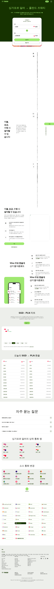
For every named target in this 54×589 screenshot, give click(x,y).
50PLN (31, 376)
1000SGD (5, 388)
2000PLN (31, 391)
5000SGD (5, 394)
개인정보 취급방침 (31, 572)
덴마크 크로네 (31, 473)
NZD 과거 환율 (46, 554)
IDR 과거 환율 (26, 555)
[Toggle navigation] (51, 1)
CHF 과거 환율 (20, 555)
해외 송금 (16, 558)
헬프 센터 (3, 566)
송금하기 (27, 39)
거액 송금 (16, 561)
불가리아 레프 (31, 478)
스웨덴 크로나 (6, 483)
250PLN (31, 382)
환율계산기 (29, 559)
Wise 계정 (16, 559)
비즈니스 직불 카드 (18, 565)
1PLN (30, 365)
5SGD (4, 368)
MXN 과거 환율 (19, 554)
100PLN (31, 379)
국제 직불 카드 (17, 560)
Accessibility (4, 567)
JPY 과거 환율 (30, 554)
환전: (15, 33)
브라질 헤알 (42, 478)
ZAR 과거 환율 (4, 555)
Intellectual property (18, 574)
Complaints (16, 573)
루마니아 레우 (43, 473)
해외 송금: (3, 551)
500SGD (4, 385)
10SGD (4, 371)
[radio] (6, 343)
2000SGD (5, 391)
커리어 (3, 561)
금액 (15, 24)
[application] (12, 337)
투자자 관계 (4, 564)
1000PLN (31, 388)
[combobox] (36, 27)
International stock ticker (32, 560)
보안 (2, 559)
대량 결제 (16, 566)
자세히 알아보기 (46, 131)
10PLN (31, 371)
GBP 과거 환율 (13, 554)
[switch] (27, 31)
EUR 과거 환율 (24, 554)
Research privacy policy (32, 558)
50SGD (4, 376)
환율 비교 (29, 565)
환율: (2, 549)
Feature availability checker (6, 568)
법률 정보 (16, 572)
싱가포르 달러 (31, 483)
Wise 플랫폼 (17, 564)
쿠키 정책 (42, 572)
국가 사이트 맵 (30, 573)
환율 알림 (29, 564)
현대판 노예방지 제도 (43, 573)
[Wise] (5, 1)
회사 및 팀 (3, 558)
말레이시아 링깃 (6, 478)
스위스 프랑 (18, 483)
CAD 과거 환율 (35, 554)
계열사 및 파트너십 (5, 565)
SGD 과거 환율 (9, 555)
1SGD (4, 365)
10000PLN (31, 397)
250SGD (4, 382)
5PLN (31, 368)
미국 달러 (18, 478)
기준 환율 (37, 258)
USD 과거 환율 (15, 555)
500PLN (31, 385)
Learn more (31, 346)
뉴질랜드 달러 (18, 473)
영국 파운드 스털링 (44, 483)
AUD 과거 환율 (8, 554)
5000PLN (31, 394)
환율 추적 (27, 42)
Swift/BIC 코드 (30, 561)
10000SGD (5, 397)
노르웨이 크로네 (6, 473)
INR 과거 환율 (40, 554)
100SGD (4, 379)
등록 (47, 1)
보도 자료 (3, 560)
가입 (14, 243)
